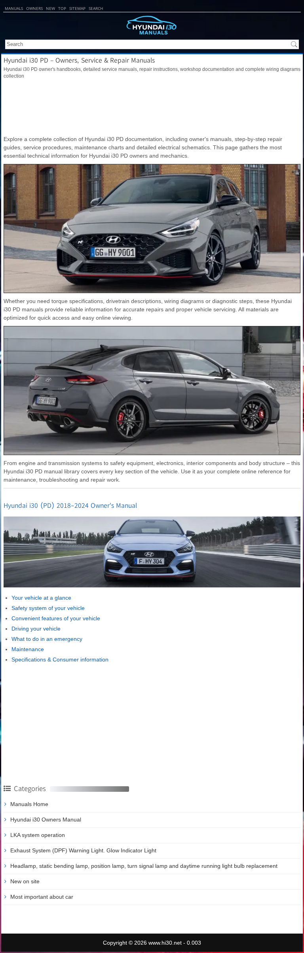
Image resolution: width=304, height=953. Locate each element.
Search (96, 8)
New (50, 8)
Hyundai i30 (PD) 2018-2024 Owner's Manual (70, 505)
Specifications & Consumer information (59, 659)
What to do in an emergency (46, 639)
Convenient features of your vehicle (55, 618)
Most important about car (41, 897)
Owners (34, 8)
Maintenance (27, 649)
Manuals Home (29, 804)
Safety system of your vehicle (48, 608)
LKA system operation (37, 835)
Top (62, 8)
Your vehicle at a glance (41, 598)
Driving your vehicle (36, 628)
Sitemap (77, 8)
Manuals (14, 8)
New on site (25, 881)
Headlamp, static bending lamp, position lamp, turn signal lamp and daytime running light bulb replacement (143, 866)
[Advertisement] (152, 107)
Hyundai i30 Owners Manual (45, 819)
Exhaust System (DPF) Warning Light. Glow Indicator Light (83, 850)
